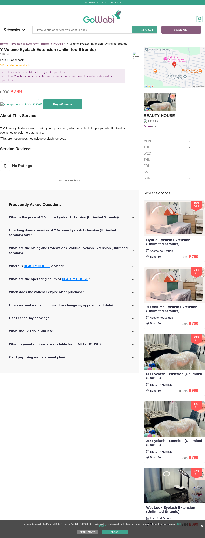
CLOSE (114, 532)
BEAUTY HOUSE (37, 266)
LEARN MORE (87, 532)
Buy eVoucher (62, 104)
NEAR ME (180, 29)
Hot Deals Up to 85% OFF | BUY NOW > (102, 2)
